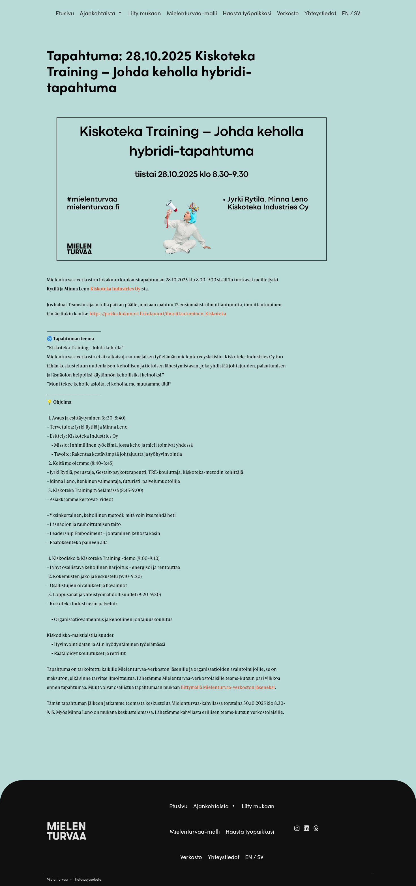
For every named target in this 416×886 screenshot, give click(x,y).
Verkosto (288, 13)
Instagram (297, 828)
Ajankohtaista (97, 13)
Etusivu (65, 13)
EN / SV (351, 13)
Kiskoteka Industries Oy (115, 288)
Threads (316, 828)
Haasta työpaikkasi (247, 13)
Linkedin (306, 828)
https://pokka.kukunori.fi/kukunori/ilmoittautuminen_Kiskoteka (157, 313)
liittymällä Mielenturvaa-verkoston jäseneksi (228, 687)
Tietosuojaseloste (87, 879)
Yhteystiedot (320, 13)
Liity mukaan (144, 13)
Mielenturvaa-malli (192, 13)
